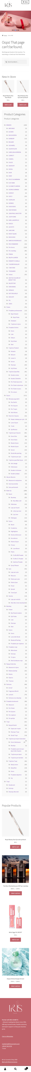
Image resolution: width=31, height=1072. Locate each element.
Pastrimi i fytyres (14, 416)
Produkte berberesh (12, 701)
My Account (5, 1069)
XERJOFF (11, 297)
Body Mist (14, 768)
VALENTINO (12, 283)
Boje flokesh (14, 314)
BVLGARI (11, 142)
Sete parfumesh (13, 487)
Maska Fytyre (15, 443)
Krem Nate (14, 440)
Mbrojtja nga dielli (14, 399)
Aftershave (14, 650)
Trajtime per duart (16, 754)
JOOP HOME (12, 217)
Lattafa (11, 694)
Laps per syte (15, 572)
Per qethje (12, 718)
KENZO (11, 223)
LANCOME (12, 230)
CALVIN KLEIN (13, 149)
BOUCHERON (13, 135)
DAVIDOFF (12, 166)
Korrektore (14, 538)
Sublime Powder (18, 562)
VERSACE (11, 290)
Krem (12, 331)
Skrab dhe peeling (16, 453)
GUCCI (10, 196)
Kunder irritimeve (16, 470)
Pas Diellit (14, 402)
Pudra (12, 552)
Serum (13, 361)
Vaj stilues (14, 341)
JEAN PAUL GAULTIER (15, 213)
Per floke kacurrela (16, 382)
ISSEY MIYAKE (13, 210)
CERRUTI (11, 155)
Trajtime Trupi (13, 761)
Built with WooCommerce (9, 1062)
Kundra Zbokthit (16, 378)
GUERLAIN (12, 200)
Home (5, 35)
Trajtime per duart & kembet (17, 739)
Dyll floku (14, 616)
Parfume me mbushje (15, 698)
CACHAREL (12, 145)
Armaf (10, 688)
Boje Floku (16, 317)
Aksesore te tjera (14, 667)
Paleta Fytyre (15, 541)
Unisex (10, 274)
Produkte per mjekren (17, 643)
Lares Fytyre (14, 423)
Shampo (13, 365)
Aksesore (11, 705)
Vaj (12, 778)
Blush (12, 524)
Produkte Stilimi (13, 327)
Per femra (12, 247)
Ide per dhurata (10, 477)
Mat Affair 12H (17, 501)
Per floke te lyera (16, 389)
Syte (10, 569)
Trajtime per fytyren (15, 433)
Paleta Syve (14, 582)
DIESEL (11, 169)
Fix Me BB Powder (18, 555)
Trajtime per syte (16, 457)
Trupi (7, 722)
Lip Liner (15, 514)
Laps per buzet (15, 508)
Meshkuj (8, 606)
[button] (12, 30)
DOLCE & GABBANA (14, 179)
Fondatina (14, 528)
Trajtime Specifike (14, 372)
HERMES (11, 203)
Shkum (13, 338)
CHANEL (11, 159)
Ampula (13, 351)
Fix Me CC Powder (18, 559)
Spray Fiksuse (15, 565)
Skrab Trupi (14, 735)
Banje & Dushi (13, 725)
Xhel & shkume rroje (17, 660)
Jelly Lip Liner (17, 511)
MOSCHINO (12, 237)
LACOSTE (11, 227)
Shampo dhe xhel (14, 792)
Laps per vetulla (15, 599)
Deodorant (12, 785)
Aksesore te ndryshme (15, 480)
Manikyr (13, 745)
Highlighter (14, 531)
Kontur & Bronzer (16, 535)
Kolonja (13, 654)
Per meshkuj (12, 251)
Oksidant (13, 321)
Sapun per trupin (16, 728)
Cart (24, 1067)
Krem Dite (14, 436)
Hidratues (14, 504)
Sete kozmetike (13, 484)
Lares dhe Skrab (15, 637)
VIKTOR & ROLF (13, 293)
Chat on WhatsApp (7, 1036)
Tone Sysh (14, 592)
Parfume (8, 684)
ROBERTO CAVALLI (14, 261)
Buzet (10, 494)
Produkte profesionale (15, 310)
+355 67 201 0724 (7, 1046)
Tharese (11, 681)
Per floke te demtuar (17, 385)
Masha (10, 674)
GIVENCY (11, 193)
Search (15, 1069)
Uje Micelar (14, 429)
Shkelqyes (14, 518)
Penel (12, 586)
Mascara (13, 575)
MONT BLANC (13, 234)
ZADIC (10, 304)
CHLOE (11, 162)
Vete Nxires (14, 412)
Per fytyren (12, 711)
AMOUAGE (12, 128)
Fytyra (8, 395)
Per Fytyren (14, 406)
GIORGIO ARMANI (14, 189)
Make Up (8, 490)
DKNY (10, 176)
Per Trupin (14, 409)
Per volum (14, 392)
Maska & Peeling (15, 640)
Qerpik (13, 589)
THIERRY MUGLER (14, 264)
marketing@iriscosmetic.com (11, 1044)
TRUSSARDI (12, 271)
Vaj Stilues (14, 368)
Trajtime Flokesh (14, 348)
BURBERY (11, 138)
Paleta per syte (15, 579)
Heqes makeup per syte (17, 419)
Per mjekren (12, 715)
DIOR (10, 172)
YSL (10, 300)
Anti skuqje (14, 463)
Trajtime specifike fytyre (16, 460)
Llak (12, 334)
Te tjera (13, 657)
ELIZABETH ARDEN (14, 186)
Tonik (12, 426)
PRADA (11, 254)
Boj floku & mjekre (16, 613)
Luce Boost (16, 548)
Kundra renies (15, 375)
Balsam (13, 355)
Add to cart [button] (8, 105)
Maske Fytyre (15, 446)
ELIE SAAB (12, 183)
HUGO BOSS (12, 206)
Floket (8, 307)
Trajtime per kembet (17, 758)
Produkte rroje (13, 647)
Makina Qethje (13, 671)
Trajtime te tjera (16, 324)
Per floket (12, 708)
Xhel (12, 344)
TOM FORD (12, 268)
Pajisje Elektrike (11, 664)
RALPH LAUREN (13, 257)
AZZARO (11, 132)
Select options (15, 893)
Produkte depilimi (16, 775)
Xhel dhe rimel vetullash (18, 603)
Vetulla (11, 596)
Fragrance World (13, 691)
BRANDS (8, 125)
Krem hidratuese (16, 742)
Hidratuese (14, 467)
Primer (13, 545)
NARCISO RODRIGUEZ (15, 240)
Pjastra (11, 677)
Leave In (13, 358)
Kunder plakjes (15, 474)
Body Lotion (14, 764)
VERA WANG (12, 287)
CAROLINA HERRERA (15, 152)
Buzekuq (13, 497)
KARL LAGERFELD (14, 220)
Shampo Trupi (15, 732)
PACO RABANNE (13, 244)
